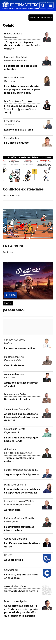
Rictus (8, 303)
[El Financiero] (20, 5)
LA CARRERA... (15, 246)
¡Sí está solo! (14, 310)
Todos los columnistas (41, 17)
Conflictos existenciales (23, 189)
